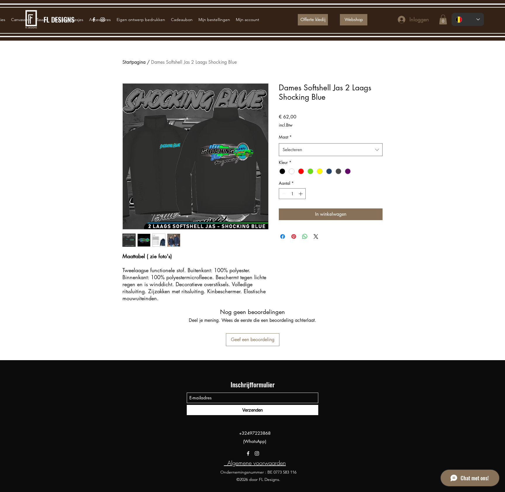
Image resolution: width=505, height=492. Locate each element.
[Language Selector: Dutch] (468, 19)
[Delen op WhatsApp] (304, 236)
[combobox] (331, 149)
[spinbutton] (292, 194)
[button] (443, 19)
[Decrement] (283, 194)
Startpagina (134, 62)
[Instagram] (257, 453)
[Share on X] (315, 236)
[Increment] (301, 194)
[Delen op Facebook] (282, 236)
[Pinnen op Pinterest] (293, 236)
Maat (285, 137)
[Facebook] (248, 453)
